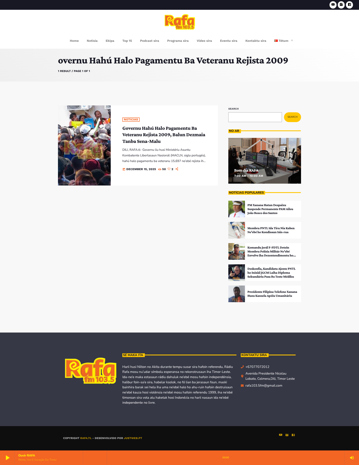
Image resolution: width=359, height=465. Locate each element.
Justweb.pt (133, 438)
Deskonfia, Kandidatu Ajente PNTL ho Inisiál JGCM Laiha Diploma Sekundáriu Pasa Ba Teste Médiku (271, 272)
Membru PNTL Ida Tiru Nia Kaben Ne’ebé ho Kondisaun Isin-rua (271, 230)
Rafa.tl (85, 438)
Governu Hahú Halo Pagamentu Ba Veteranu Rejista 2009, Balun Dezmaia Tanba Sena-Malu (163, 134)
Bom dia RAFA (246, 170)
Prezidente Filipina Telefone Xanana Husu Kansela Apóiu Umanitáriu (272, 294)
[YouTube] (333, 5)
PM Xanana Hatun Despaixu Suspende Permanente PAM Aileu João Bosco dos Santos (270, 209)
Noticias (131, 119)
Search (233, 108)
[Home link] (180, 21)
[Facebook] (349, 5)
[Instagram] (341, 5)
